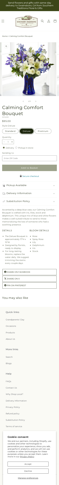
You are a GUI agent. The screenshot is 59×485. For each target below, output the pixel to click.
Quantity (6, 137)
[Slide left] (23, 101)
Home (5, 36)
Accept (28, 464)
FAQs (8, 381)
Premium (43, 131)
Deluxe (27, 131)
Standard (10, 131)
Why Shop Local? (14, 394)
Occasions (11, 326)
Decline (28, 471)
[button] (42, 21)
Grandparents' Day (15, 319)
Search (9, 357)
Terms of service (14, 426)
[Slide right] (36, 101)
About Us (10, 339)
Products (10, 332)
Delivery (10, 148)
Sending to (12, 153)
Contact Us (11, 387)
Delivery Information (16, 400)
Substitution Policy (15, 420)
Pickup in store (25, 148)
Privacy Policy (27, 456)
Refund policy (12, 413)
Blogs (9, 363)
